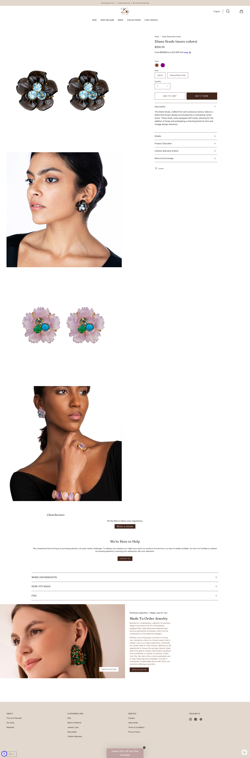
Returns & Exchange (164, 158)
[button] (125, 753)
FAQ (34, 595)
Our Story (10, 723)
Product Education (163, 143)
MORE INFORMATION (44, 577)
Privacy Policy (134, 732)
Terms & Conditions (136, 727)
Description (160, 106)
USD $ (10, 754)
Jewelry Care (73, 727)
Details (158, 136)
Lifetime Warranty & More (166, 151)
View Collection (109, 669)
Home (157, 37)
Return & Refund (74, 723)
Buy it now (201, 96)
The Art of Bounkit (14, 718)
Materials (10, 727)
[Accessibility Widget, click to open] (4, 754)
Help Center (133, 723)
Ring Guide (71, 732)
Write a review (125, 526)
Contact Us (125, 558)
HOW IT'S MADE (41, 586)
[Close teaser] (144, 747)
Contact (131, 718)
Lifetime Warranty (74, 736)
